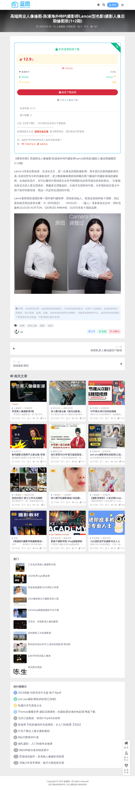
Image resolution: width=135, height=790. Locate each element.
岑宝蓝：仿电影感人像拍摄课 (43, 621)
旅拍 (50, 325)
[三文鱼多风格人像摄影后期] (20, 567)
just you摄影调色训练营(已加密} (105, 456)
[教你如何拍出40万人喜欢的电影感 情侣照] (20, 647)
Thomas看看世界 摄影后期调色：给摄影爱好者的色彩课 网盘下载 (56, 712)
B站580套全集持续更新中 (34, 750)
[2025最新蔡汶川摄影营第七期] (20, 601)
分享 (93, 331)
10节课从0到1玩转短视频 (103, 411)
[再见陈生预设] (20, 670)
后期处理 (70, 26)
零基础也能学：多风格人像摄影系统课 (41, 756)
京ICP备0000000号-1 (57, 784)
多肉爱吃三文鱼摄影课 (39, 632)
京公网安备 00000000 (77, 784)
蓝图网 (67, 781)
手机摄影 (96, 538)
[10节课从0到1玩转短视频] (106, 393)
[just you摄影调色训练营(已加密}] (106, 436)
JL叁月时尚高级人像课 (39, 655)
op (21, 331)
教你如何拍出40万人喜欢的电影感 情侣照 (49, 644)
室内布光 (57, 408)
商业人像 (32, 325)
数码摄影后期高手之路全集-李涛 (28, 454)
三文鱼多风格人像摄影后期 (42, 564)
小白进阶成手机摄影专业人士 (105, 541)
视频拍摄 (67, 538)
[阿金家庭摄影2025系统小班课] (20, 590)
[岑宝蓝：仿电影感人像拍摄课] (20, 624)
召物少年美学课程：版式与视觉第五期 (41, 763)
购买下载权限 (69, 92)
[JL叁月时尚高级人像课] (20, 658)
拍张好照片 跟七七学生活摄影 (27, 497)
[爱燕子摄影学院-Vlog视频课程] (67, 523)
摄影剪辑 (106, 538)
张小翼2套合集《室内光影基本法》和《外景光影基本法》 (66, 413)
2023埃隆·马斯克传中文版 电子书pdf (39, 692)
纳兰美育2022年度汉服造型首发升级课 (67, 456)
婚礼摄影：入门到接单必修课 (35, 743)
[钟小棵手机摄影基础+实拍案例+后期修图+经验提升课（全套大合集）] (67, 479)
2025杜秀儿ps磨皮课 (39, 575)
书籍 (16, 538)
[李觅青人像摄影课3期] (28, 393)
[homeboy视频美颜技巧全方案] (20, 613)
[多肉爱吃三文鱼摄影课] (20, 636)
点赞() (116, 331)
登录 (114, 5)
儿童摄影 (67, 494)
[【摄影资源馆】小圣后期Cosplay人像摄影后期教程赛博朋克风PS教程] (106, 479)
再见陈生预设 (35, 667)
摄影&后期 (68, 408)
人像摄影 (61, 26)
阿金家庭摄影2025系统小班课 (43, 587)
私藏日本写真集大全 (30, 705)
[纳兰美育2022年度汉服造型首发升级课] (67, 436)
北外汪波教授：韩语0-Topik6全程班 (39, 718)
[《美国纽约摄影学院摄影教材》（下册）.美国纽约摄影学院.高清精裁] (28, 523)
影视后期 (105, 408)
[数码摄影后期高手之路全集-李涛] (28, 436)
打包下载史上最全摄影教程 (34, 731)
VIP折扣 (69, 68)
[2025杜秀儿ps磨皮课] (20, 578)
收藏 (104, 331)
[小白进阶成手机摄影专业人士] (106, 523)
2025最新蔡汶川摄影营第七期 (43, 598)
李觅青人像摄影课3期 (23, 411)
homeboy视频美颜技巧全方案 (43, 610)
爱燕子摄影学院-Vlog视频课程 (66, 541)
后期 (22, 325)
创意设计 (18, 451)
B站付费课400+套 (28, 737)
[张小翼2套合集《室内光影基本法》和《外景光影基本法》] (67, 393)
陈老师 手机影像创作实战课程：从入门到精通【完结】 (50, 724)
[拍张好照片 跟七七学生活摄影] (28, 479)
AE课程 (95, 408)
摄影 (42, 325)
